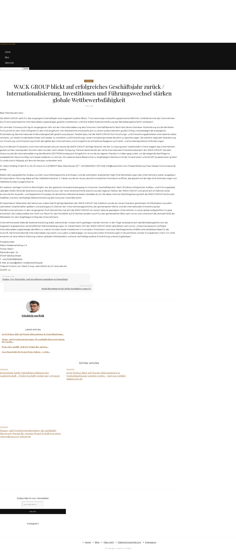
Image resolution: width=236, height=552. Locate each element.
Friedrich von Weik (33, 315)
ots (9, 270)
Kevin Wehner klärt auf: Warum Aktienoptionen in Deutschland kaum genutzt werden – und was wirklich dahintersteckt (96, 375)
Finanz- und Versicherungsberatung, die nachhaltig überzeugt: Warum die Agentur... (33, 340)
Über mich (9, 63)
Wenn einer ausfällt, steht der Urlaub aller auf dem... (25, 347)
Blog (7, 57)
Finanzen (88, 81)
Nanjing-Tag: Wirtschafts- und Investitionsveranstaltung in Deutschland (35, 279)
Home (7, 52)
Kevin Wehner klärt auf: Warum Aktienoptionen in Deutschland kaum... (33, 334)
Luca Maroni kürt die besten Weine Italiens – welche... (26, 352)
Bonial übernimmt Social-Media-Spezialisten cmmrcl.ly (66, 288)
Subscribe (33, 511)
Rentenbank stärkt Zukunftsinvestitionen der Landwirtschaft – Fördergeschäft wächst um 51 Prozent (30, 374)
